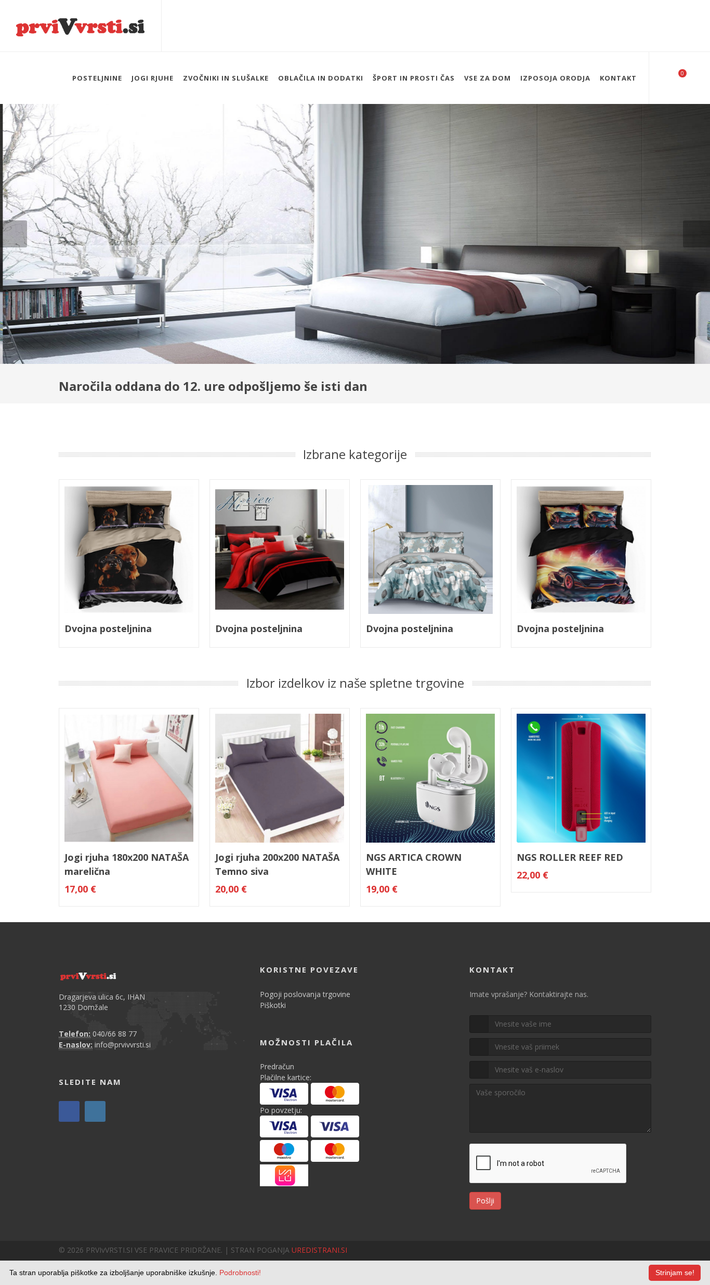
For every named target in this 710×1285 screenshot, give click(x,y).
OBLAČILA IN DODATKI (320, 78)
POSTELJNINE (97, 78)
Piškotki (273, 1005)
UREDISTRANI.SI (319, 1250)
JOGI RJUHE (153, 78)
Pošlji (485, 1200)
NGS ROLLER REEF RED (570, 857)
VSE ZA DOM (487, 78)
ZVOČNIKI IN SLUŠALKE (226, 78)
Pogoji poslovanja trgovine (305, 994)
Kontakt (618, 78)
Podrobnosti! (240, 1272)
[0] (675, 76)
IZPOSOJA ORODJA (555, 78)
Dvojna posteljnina (108, 628)
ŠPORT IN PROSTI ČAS (414, 78)
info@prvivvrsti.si (123, 1045)
